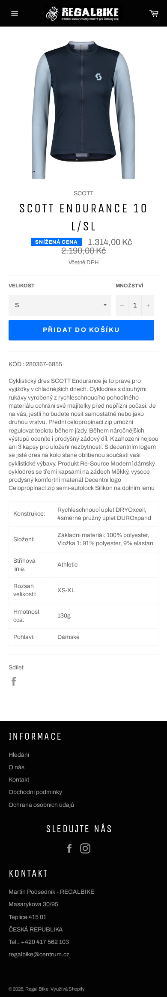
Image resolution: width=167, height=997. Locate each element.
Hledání (19, 755)
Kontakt (19, 779)
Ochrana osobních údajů (41, 805)
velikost (22, 286)
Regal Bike (36, 988)
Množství (129, 286)
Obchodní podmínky (35, 792)
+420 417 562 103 (45, 942)
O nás (16, 767)
